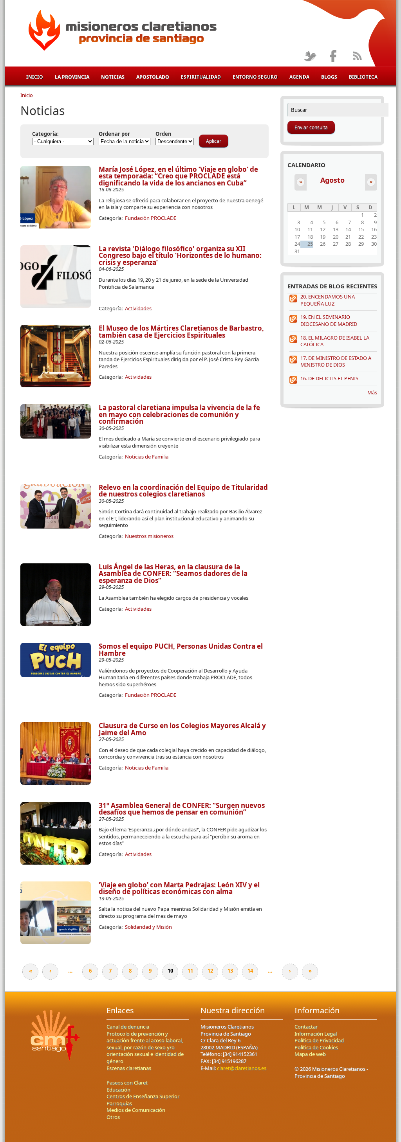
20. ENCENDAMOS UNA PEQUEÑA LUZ (327, 300)
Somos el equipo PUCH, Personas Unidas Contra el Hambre (181, 650)
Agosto (332, 180)
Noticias (113, 77)
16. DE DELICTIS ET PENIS (329, 378)
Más (372, 392)
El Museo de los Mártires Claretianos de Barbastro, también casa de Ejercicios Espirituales (181, 332)
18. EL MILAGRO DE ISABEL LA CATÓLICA (334, 341)
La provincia (72, 77)
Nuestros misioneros (149, 536)
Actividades (138, 308)
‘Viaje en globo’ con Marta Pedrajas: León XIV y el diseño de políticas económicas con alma (179, 888)
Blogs (329, 77)
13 (230, 970)
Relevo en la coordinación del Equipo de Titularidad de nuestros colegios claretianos (183, 491)
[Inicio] (121, 31)
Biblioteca (363, 77)
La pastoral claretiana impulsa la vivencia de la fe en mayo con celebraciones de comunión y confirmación (179, 414)
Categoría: (45, 134)
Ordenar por (114, 134)
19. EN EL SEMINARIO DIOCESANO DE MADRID (328, 320)
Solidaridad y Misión (148, 926)
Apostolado (152, 77)
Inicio (34, 77)
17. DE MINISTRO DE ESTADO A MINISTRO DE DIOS (335, 361)
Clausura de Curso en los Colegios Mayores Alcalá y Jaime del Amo (182, 729)
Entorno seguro (255, 77)
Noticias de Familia (146, 456)
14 (250, 970)
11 (190, 970)
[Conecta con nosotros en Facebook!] (333, 56)
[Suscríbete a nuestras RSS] (357, 56)
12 (210, 970)
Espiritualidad (201, 77)
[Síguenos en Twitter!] (310, 56)
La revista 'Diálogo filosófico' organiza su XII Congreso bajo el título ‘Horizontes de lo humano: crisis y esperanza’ (180, 255)
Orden (163, 134)
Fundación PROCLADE (150, 217)
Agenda (299, 77)
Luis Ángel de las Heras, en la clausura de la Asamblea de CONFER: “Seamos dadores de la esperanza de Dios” (173, 573)
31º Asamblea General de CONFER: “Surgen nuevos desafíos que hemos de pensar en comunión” (182, 809)
